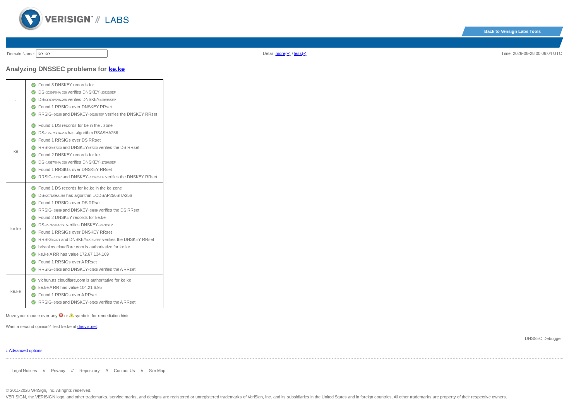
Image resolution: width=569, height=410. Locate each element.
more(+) (283, 53)
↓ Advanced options (24, 350)
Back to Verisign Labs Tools (512, 31)
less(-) (300, 53)
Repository (89, 370)
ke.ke (117, 68)
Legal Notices (24, 370)
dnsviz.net (87, 326)
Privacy (58, 370)
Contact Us (124, 370)
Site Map (157, 370)
